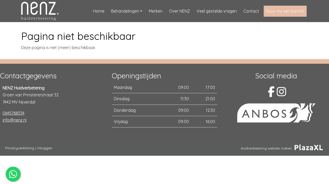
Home (98, 11)
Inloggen (45, 148)
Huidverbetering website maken (266, 148)
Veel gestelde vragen (217, 11)
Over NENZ (179, 11)
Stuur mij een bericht (285, 11)
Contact (251, 11)
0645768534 (13, 113)
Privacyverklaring (19, 148)
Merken (155, 11)
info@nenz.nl (14, 120)
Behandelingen (125, 11)
